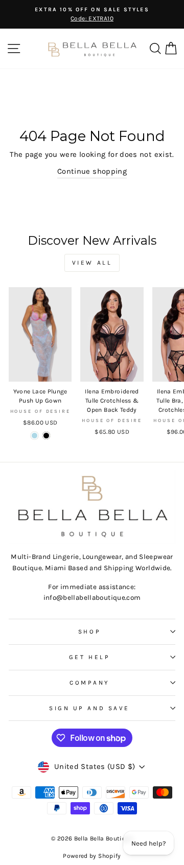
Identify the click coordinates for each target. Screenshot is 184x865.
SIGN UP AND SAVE (89, 708)
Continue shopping (92, 171)
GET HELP (89, 657)
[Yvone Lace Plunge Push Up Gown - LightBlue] (34, 435)
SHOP (89, 631)
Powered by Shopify (92, 855)
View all (92, 262)
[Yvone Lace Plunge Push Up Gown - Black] (46, 435)
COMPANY (89, 682)
